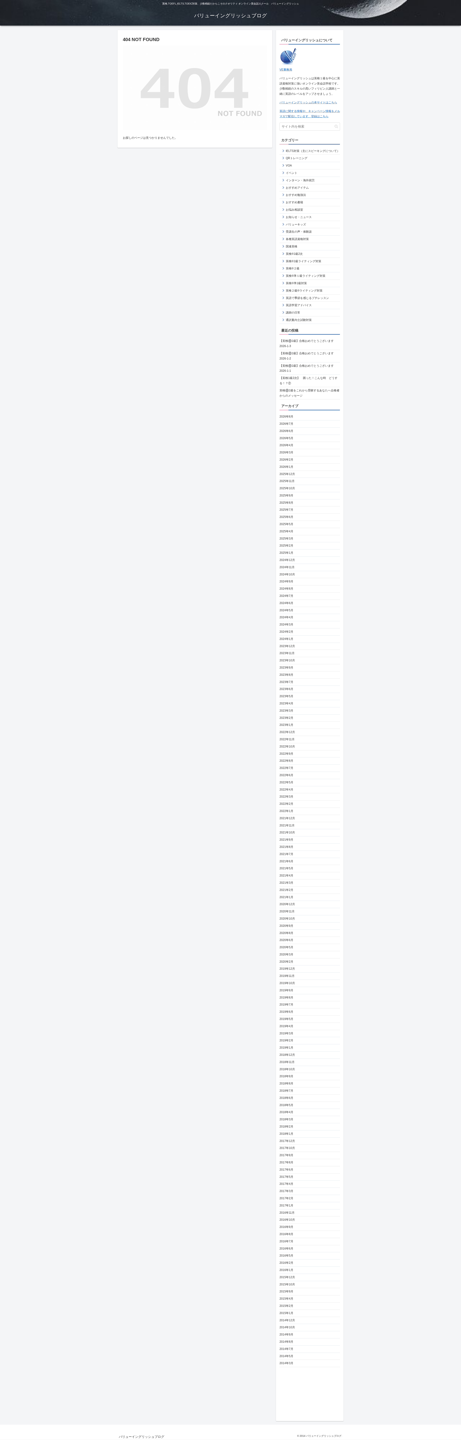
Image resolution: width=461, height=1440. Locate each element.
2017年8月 (286, 1162)
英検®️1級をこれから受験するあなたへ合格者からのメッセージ (309, 393)
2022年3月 (286, 796)
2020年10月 (287, 918)
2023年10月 (287, 660)
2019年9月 (286, 990)
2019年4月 (286, 1026)
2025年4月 (286, 531)
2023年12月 (287, 646)
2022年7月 (286, 767)
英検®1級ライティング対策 (303, 261)
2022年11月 (287, 739)
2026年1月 (286, 466)
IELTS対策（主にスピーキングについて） (313, 150)
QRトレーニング (296, 158)
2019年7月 (286, 1004)
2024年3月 (286, 624)
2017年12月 (287, 1140)
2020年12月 (287, 904)
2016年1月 (286, 1270)
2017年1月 (286, 1205)
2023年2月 (286, 717)
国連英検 (291, 246)
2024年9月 (286, 581)
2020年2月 (286, 961)
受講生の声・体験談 (299, 231)
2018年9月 (286, 1076)
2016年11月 (287, 1212)
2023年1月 (286, 724)
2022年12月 (287, 732)
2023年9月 (286, 667)
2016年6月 (286, 1248)
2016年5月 (286, 1255)
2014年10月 (287, 1327)
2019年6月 (286, 1011)
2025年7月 (286, 509)
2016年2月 (286, 1262)
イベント (291, 172)
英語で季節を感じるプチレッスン (307, 297)
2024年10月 (287, 574)
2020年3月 (286, 954)
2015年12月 (287, 1277)
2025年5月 (286, 524)
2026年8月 (286, 416)
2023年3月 (286, 710)
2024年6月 (286, 603)
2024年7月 (286, 595)
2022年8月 (286, 760)
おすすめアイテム (297, 187)
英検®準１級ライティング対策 (305, 275)
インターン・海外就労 (300, 180)
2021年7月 (286, 854)
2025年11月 (287, 481)
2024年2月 (286, 631)
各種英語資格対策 (297, 239)
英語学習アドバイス (299, 305)
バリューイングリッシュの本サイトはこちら (308, 102)
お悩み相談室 (294, 209)
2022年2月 (286, 803)
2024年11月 (287, 567)
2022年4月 (286, 789)
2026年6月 (286, 430)
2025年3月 (286, 538)
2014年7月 (286, 1348)
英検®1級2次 (294, 253)
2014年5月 (286, 1356)
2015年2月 (286, 1305)
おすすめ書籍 (294, 202)
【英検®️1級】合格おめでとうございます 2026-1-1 (306, 368)
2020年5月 (286, 947)
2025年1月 (286, 552)
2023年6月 (286, 689)
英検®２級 (292, 268)
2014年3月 (286, 1363)
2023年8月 (286, 674)
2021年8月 (286, 846)
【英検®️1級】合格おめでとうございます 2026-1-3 (306, 343)
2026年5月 (286, 438)
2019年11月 (287, 975)
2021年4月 (286, 875)
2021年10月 (287, 832)
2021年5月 (286, 868)
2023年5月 (286, 696)
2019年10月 (287, 983)
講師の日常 (293, 312)
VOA (289, 165)
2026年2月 (286, 459)
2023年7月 (286, 682)
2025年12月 (287, 474)
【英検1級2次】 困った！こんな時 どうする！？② (308, 380)
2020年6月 (286, 940)
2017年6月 (286, 1169)
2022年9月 (286, 753)
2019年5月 (286, 1018)
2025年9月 (286, 495)
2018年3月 (286, 1119)
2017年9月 (286, 1155)
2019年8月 (286, 997)
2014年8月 (286, 1341)
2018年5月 (286, 1105)
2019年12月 (287, 968)
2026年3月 (286, 452)
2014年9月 (286, 1334)
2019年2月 (286, 1040)
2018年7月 (286, 1090)
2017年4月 (286, 1183)
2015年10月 (287, 1284)
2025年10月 (287, 488)
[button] (336, 126)
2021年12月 (287, 818)
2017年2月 (286, 1198)
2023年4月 (286, 703)
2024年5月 (286, 610)
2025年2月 (286, 545)
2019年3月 (286, 1033)
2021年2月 (286, 889)
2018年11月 (287, 1062)
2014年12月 (287, 1320)
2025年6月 (286, 516)
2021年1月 (286, 897)
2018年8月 (286, 1083)
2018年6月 (286, 1097)
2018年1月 (286, 1133)
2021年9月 (286, 839)
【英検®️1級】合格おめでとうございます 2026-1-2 (306, 356)
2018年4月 (286, 1112)
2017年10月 (287, 1148)
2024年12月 (287, 560)
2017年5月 (286, 1176)
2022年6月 (286, 775)
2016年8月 (286, 1234)
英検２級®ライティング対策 (304, 290)
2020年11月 (287, 911)
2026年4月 (286, 445)
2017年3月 (286, 1191)
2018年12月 (287, 1054)
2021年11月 (287, 825)
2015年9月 (286, 1291)
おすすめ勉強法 (296, 194)
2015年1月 (286, 1313)
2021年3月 (286, 882)
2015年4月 (286, 1298)
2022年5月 (286, 782)
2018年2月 (286, 1126)
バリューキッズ (296, 224)
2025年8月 (286, 502)
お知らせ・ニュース (299, 217)
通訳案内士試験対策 (299, 319)
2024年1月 (286, 638)
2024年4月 (286, 617)
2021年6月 (286, 861)
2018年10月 (287, 1069)
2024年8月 (286, 588)
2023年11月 (287, 653)
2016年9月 (286, 1226)
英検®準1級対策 (296, 283)
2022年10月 (287, 746)
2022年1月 (286, 811)
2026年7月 (286, 423)
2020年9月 (286, 925)
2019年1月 (286, 1047)
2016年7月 (286, 1241)
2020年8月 (286, 933)
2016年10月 (287, 1219)
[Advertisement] (309, 1392)
